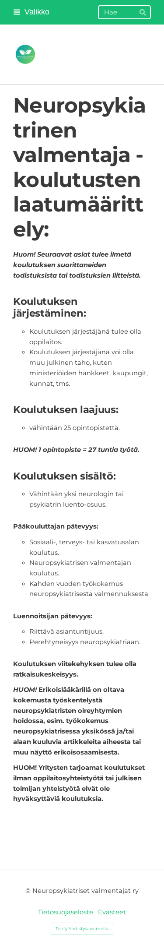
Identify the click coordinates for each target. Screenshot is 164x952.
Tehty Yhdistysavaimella (82, 928)
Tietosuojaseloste (65, 912)
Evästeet (112, 912)
